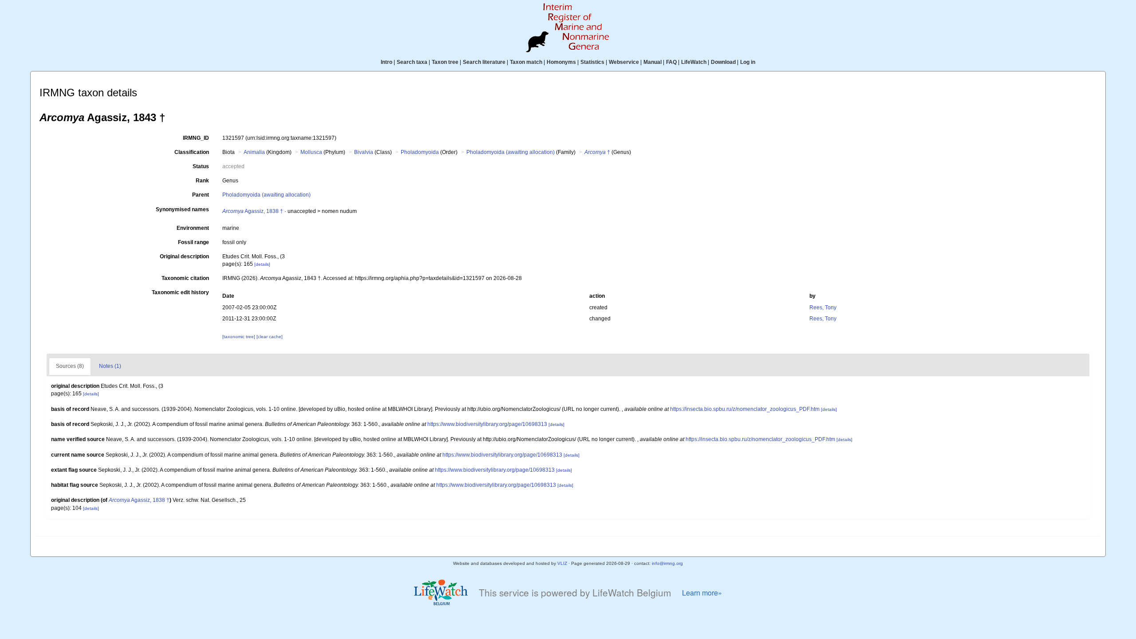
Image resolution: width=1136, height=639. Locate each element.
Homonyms (561, 62)
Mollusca (311, 152)
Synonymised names (182, 209)
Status (201, 166)
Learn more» (702, 593)
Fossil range (193, 242)
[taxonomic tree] (239, 336)
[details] (262, 264)
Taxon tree (445, 62)
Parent (200, 195)
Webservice (624, 62)
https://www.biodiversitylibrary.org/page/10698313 (487, 424)
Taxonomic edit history (180, 292)
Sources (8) (70, 366)
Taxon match (526, 62)
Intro (386, 62)
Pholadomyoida (420, 152)
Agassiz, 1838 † (252, 211)
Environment (193, 228)
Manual (652, 62)
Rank (202, 181)
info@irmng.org (667, 563)
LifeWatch (693, 62)
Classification (191, 152)
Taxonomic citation (185, 278)
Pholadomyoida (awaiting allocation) (510, 152)
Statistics (592, 62)
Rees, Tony (822, 307)
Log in (747, 62)
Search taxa (412, 62)
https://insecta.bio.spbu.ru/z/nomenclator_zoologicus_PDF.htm (745, 409)
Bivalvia (363, 152)
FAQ (671, 62)
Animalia (254, 152)
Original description (184, 256)
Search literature (484, 62)
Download (723, 62)
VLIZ (562, 563)
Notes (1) (110, 366)
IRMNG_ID (196, 138)
